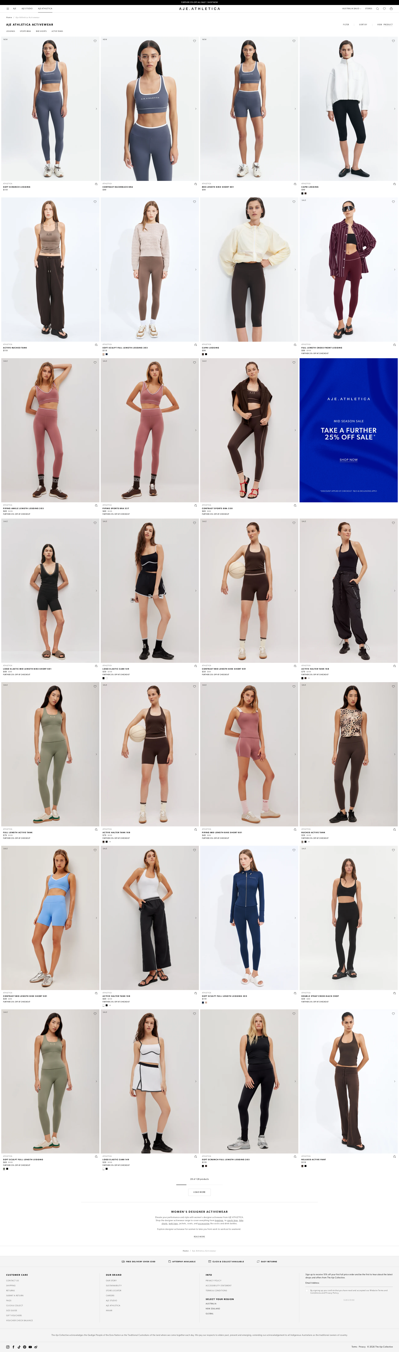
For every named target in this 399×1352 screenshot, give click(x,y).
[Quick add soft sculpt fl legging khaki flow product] (96, 1156)
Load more (199, 1192)
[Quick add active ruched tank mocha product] (96, 345)
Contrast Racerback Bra (118, 187)
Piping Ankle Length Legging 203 (23, 508)
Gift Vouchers (14, 1316)
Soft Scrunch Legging (17, 187)
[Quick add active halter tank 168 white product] (196, 993)
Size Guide (11, 1311)
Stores (368, 9)
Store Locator (113, 1291)
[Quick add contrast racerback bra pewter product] (196, 184)
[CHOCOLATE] (305, 193)
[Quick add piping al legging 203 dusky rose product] (96, 505)
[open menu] (7, 8)
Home (9, 18)
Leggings (10, 31)
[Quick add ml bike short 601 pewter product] (295, 184)
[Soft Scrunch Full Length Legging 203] (249, 1081)
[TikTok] (19, 1347)
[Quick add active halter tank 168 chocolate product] (196, 829)
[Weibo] (35, 1347)
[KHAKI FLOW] (4, 1169)
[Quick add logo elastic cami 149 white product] (196, 1156)
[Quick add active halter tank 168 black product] (394, 666)
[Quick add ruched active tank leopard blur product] (394, 829)
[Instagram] (7, 1347)
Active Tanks (57, 31)
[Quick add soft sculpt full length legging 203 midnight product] (295, 993)
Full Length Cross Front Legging (321, 347)
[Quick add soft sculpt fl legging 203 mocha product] (196, 345)
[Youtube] (30, 1347)
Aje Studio (111, 1301)
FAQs (8, 1301)
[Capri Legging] (349, 109)
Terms (354, 1347)
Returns (10, 1291)
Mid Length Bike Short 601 (218, 187)
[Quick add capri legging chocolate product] (295, 345)
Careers (110, 1296)
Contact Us (12, 1281)
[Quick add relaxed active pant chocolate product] (394, 1156)
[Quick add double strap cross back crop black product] (394, 993)
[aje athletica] (199, 8)
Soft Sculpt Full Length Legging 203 (125, 347)
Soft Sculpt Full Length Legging (23, 1159)
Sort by (363, 25)
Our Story (111, 1281)
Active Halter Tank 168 (315, 669)
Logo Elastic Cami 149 (116, 669)
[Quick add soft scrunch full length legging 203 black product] (295, 1156)
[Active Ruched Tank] (50, 269)
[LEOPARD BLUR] (302, 842)
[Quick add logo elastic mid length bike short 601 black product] (96, 666)
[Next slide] (96, 109)
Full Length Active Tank (18, 832)
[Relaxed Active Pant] (349, 1081)
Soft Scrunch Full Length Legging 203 (226, 1159)
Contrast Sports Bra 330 (217, 508)
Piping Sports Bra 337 (116, 508)
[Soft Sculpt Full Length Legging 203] (150, 269)
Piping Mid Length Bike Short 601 (222, 832)
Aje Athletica (113, 1306)
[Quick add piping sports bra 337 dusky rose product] (196, 505)
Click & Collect (14, 1306)
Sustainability (114, 1286)
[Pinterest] (24, 1347)
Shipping (11, 1286)
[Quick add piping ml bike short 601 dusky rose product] (295, 829)
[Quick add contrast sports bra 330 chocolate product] (295, 505)
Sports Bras (25, 31)
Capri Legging (310, 187)
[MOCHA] (103, 354)
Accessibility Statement (219, 1286)
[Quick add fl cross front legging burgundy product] (394, 345)
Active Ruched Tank (15, 347)
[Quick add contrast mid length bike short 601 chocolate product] (295, 666)
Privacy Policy (213, 1281)
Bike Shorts (41, 31)
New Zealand (213, 1309)
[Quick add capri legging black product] (394, 184)
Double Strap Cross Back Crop (320, 996)
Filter (346, 25)
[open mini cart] (391, 8)
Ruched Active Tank (313, 832)
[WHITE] (107, 678)
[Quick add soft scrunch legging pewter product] (96, 184)
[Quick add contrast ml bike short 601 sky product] (96, 993)
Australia (211, 1304)
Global (210, 1314)
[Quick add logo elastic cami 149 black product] (196, 666)
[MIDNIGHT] (107, 354)
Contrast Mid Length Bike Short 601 (224, 669)
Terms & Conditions (216, 1291)
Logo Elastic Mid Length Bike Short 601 (27, 669)
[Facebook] (13, 1347)
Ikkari (109, 1311)
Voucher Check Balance (19, 1321)
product (388, 25)
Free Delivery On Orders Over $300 (199, 2)
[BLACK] (302, 193)
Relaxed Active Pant (313, 1159)
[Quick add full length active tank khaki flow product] (96, 829)
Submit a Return (15, 1296)
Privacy (362, 1347)
